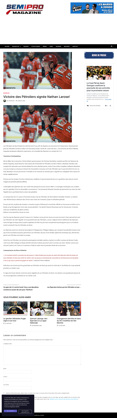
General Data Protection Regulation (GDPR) (64, 399)
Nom (5, 368)
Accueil (7, 46)
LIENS (51, 46)
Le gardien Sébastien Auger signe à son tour (14, 320)
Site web (6, 384)
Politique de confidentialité (25, 411)
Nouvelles (15, 46)
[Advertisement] (58, 31)
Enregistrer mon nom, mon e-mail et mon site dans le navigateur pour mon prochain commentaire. (38, 393)
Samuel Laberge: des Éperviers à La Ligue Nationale (38, 321)
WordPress (36, 415)
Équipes (26, 46)
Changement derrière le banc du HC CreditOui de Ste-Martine (69, 321)
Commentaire (8, 344)
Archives (67, 46)
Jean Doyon (12, 101)
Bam (42, 415)
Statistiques (35, 46)
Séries (45, 46)
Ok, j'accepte (10, 411)
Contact (75, 46)
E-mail (5, 376)
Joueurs (58, 46)
